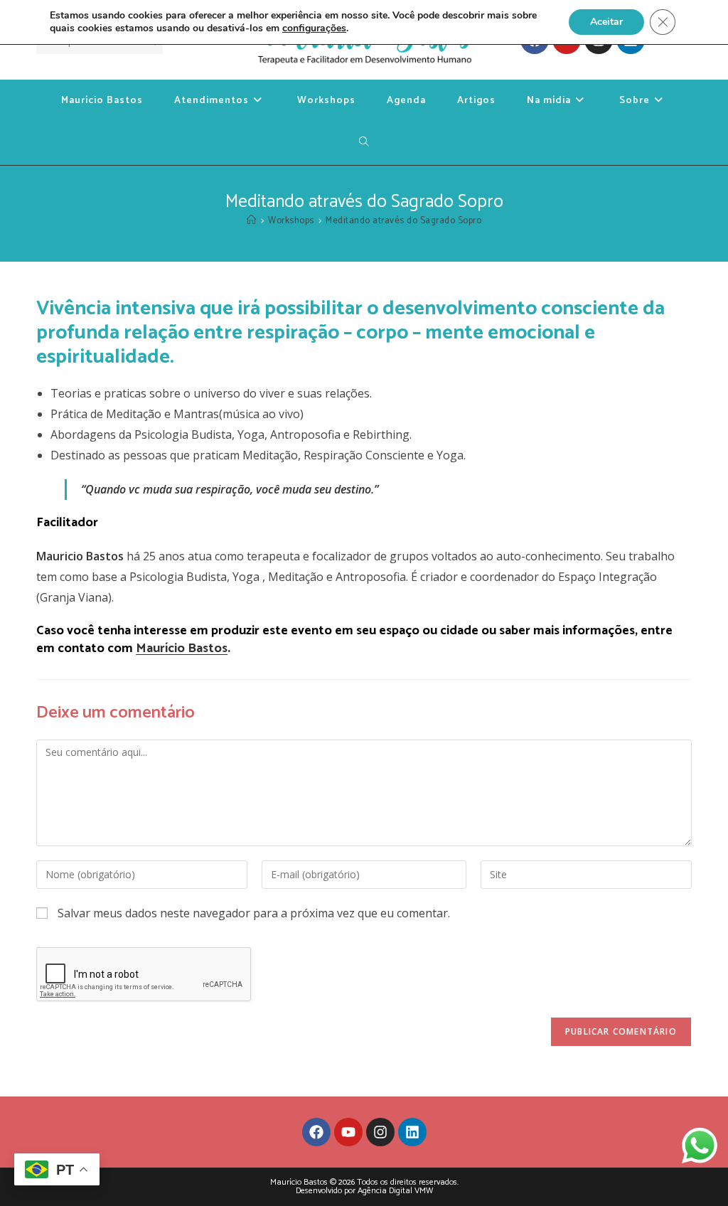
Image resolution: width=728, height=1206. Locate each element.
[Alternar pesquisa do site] (364, 143)
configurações (314, 28)
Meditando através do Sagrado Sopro (403, 220)
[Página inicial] (252, 220)
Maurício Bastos (182, 648)
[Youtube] (348, 1132)
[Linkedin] (412, 1132)
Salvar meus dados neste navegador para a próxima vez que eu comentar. (254, 913)
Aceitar (606, 21)
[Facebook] (316, 1132)
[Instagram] (380, 1132)
